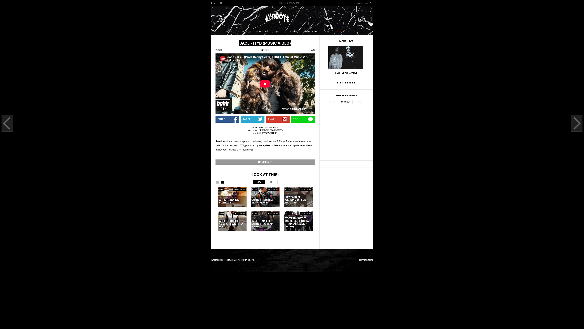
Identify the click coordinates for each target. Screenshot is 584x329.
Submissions (311, 31)
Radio (340, 31)
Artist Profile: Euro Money (262, 201)
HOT (271, 182)
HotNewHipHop (269, 133)
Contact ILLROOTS (366, 260)
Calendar (263, 31)
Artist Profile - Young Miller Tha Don (231, 224)
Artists (279, 31)
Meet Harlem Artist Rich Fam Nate (262, 224)
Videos (219, 50)
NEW (259, 182)
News (221, 189)
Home (229, 31)
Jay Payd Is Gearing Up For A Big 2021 (296, 200)
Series (294, 31)
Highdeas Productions (271, 130)
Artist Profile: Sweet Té (229, 201)
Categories (244, 31)
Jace (313, 50)
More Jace (346, 41)
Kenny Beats (271, 127)
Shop (328, 31)
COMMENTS (265, 162)
